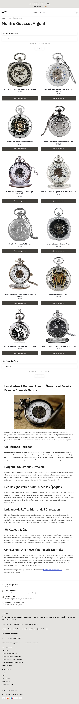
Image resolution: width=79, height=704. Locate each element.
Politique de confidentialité (11, 656)
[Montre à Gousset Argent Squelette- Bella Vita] (58, 172)
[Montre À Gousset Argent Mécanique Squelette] (20, 172)
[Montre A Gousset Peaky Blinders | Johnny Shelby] (20, 274)
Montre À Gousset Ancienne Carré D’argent (20, 89)
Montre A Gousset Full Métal (20, 244)
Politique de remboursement (12, 659)
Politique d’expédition (9, 653)
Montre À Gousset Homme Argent (58, 244)
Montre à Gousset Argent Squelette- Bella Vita (58, 192)
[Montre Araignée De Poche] (58, 274)
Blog (3, 672)
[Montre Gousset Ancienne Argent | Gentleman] (58, 326)
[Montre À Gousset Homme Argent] (58, 224)
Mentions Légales (8, 665)
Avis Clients (6, 679)
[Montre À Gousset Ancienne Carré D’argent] (20, 69)
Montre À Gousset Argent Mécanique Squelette (20, 193)
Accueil (4, 18)
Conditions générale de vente (12, 662)
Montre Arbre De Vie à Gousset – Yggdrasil (20, 346)
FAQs (3, 675)
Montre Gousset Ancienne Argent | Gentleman (58, 346)
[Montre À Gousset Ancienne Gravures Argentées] (58, 69)
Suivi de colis (6, 681)
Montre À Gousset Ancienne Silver (20, 142)
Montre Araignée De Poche (58, 294)
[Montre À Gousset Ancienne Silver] (20, 122)
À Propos (5, 650)
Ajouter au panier (20, 98)
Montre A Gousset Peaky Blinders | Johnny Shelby (20, 295)
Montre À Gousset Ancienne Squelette (58, 142)
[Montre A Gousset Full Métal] (20, 224)
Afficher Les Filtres (12, 33)
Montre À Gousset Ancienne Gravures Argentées (58, 90)
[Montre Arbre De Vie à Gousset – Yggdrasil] (20, 326)
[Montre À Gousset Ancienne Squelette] (58, 122)
